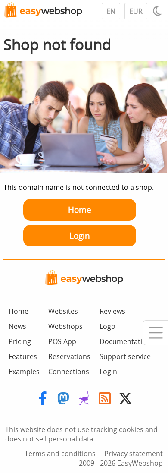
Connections (68, 371)
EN (110, 11)
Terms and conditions (60, 453)
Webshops (65, 326)
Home (79, 209)
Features (23, 356)
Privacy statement (133, 453)
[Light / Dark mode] (158, 11)
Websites (63, 311)
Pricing (20, 341)
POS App (62, 341)
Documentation (125, 341)
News (17, 326)
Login (79, 235)
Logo (107, 326)
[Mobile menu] (155, 332)
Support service (125, 356)
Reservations (69, 356)
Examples (24, 371)
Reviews (112, 311)
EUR (136, 11)
